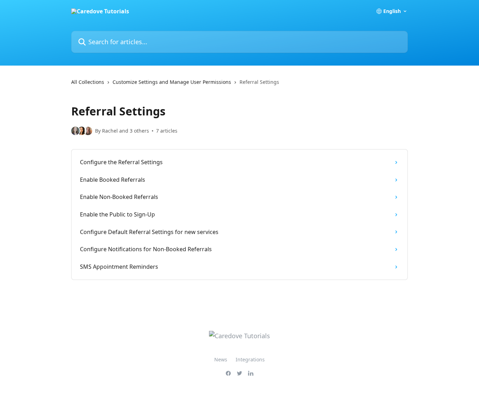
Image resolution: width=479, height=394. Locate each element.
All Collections (87, 82)
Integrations (250, 359)
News (220, 359)
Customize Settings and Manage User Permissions (172, 82)
